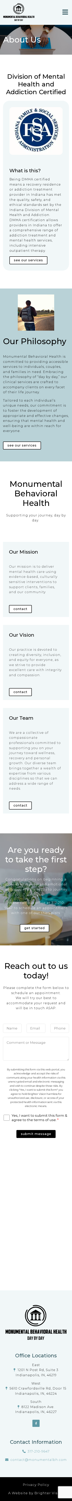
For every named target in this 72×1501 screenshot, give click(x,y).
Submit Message (36, 1134)
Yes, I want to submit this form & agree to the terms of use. (39, 1118)
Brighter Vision (49, 1493)
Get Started (34, 928)
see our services (28, 260)
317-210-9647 (39, 1451)
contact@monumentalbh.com (38, 1460)
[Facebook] (36, 1423)
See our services (22, 445)
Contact (20, 609)
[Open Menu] (65, 12)
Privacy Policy (36, 1485)
